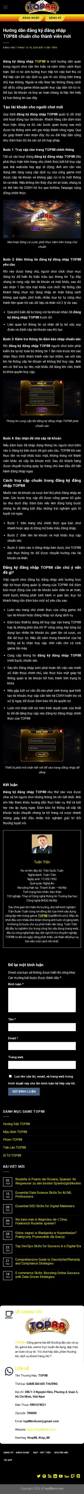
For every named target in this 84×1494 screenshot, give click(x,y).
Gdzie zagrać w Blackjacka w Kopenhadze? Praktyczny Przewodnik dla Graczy (46, 1235)
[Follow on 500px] (66, 1476)
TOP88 (40, 61)
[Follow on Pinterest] (44, 1476)
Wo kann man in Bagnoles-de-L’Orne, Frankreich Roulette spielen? (41, 1221)
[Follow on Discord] (78, 1476)
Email (13, 1038)
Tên (12, 1019)
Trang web (15, 1057)
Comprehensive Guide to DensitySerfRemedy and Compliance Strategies (47, 1261)
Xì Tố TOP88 (12, 1155)
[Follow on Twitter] (39, 1476)
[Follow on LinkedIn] (55, 1476)
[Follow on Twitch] (73, 1476)
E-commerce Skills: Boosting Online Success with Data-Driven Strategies (47, 1275)
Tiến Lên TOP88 (14, 1147)
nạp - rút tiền (42, 1452)
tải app (8, 1460)
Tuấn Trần (50, 47)
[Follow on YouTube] (61, 1476)
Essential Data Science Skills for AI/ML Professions (43, 1194)
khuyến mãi (61, 1452)
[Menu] (5, 7)
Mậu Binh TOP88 (15, 1132)
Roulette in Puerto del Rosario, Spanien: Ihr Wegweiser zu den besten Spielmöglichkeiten (48, 1181)
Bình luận (16, 984)
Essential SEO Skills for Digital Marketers (45, 1206)
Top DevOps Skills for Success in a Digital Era (48, 1246)
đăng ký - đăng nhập (17, 1452)
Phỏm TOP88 (12, 1140)
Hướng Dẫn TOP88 (16, 1124)
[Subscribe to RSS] (50, 1476)
